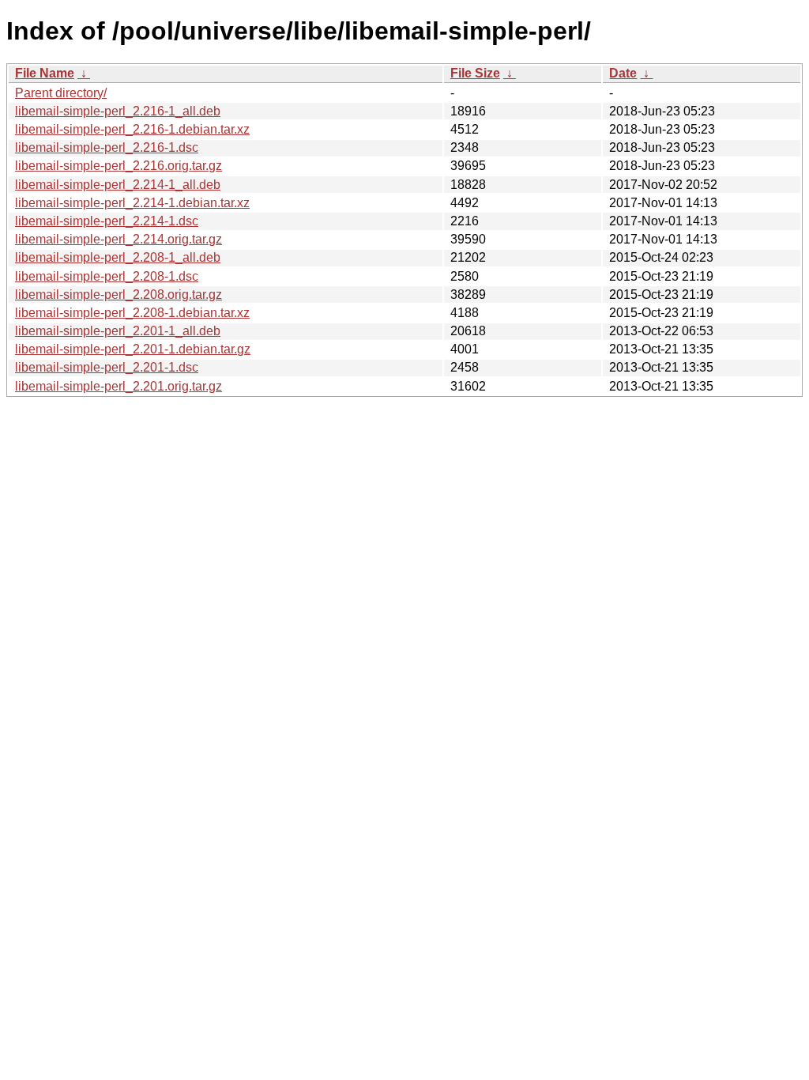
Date (623, 73)
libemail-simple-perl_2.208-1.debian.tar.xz (132, 312)
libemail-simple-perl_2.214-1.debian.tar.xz (132, 203)
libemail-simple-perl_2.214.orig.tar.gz (118, 239)
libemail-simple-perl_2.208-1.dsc (106, 276)
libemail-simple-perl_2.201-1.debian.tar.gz (132, 349)
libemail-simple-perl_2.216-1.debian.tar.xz (132, 129)
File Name (44, 73)
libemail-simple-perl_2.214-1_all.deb (117, 184)
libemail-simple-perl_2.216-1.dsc (106, 147)
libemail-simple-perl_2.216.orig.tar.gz (118, 165)
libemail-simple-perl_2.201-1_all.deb (117, 331)
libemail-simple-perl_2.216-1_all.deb (117, 111)
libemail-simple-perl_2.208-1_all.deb (117, 257)
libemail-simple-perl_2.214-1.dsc (106, 221)
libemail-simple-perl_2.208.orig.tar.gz (118, 294)
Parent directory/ (61, 93)
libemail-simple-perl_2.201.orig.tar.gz (118, 386)
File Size (475, 73)
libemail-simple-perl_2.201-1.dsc (106, 367)
